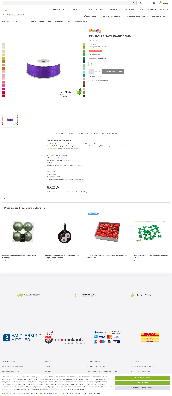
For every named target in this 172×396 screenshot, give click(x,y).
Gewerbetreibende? (11, 371)
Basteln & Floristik (81, 9)
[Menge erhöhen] (96, 71)
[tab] (59, 133)
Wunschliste (97, 76)
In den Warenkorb (114, 71)
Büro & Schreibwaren (106, 9)
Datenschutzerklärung (140, 371)
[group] (22, 232)
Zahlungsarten (8, 362)
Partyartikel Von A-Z (156, 9)
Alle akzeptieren (142, 378)
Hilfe (47, 362)
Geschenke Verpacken (131, 9)
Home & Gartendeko (112, 16)
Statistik (20, 393)
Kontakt (48, 366)
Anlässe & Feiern (89, 16)
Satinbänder (58, 21)
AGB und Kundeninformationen (143, 366)
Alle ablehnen (142, 383)
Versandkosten (104, 80)
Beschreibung (59, 133)
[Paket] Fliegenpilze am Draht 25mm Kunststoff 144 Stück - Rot (107, 256)
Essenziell (8, 393)
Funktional (79, 393)
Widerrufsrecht (94, 362)
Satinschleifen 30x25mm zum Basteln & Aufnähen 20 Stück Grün (149, 256)
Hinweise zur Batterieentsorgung (102, 371)
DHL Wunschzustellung (52, 393)
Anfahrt (48, 371)
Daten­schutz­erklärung (75, 389)
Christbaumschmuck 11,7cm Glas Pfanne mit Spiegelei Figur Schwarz (62, 256)
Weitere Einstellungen (93, 393)
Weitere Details (93, 133)
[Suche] (134, 3)
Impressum (134, 362)
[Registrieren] (147, 3)
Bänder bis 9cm (44, 21)
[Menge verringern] (99, 71)
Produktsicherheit (110, 133)
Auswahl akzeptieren (142, 388)
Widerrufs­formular (96, 366)
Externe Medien (33, 393)
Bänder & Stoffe (59, 9)
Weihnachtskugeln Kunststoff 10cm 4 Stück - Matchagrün (19, 256)
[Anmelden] (141, 3)
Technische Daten (75, 133)
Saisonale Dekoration (136, 16)
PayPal (68, 393)
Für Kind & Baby (159, 16)
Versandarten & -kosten (12, 366)
